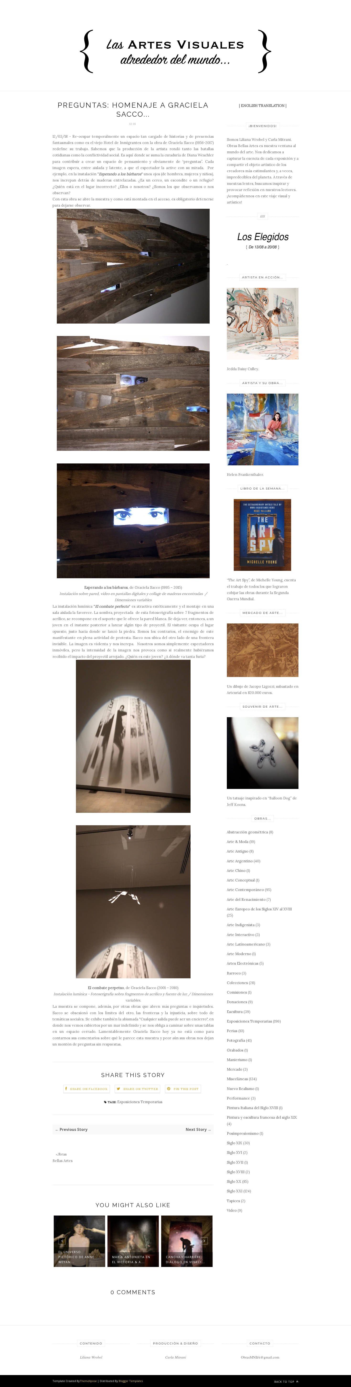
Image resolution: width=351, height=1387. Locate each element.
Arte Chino (236, 870)
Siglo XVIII (236, 1172)
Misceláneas (237, 1079)
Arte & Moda (237, 841)
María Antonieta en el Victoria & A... (77, 1259)
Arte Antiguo (237, 851)
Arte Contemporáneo (245, 889)
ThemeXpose (88, 1381)
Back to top (284, 1381)
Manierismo (237, 1059)
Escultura (235, 1011)
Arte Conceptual (241, 880)
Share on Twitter (140, 1089)
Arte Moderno (239, 954)
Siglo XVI (234, 1152)
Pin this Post (186, 1089)
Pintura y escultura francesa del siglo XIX (262, 1117)
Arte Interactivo (240, 934)
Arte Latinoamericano (246, 944)
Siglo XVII (235, 1162)
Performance (238, 1098)
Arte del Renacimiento (246, 899)
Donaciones (237, 1002)
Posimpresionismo (243, 1133)
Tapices (233, 1201)
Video (232, 1210)
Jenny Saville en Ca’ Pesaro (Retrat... (185, 1259)
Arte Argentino (240, 861)
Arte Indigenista (241, 925)
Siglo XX (234, 1181)
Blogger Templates (131, 1381)
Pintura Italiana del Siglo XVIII (252, 1108)
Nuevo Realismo (240, 1088)
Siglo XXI (234, 1191)
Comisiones (237, 992)
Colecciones (237, 982)
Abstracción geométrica (247, 832)
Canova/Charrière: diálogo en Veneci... (131, 1259)
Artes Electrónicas (242, 963)
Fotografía (236, 1040)
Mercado (234, 1069)
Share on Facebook (88, 1089)
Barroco (234, 973)
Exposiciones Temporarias (139, 1102)
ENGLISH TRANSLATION (263, 105)
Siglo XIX (234, 1143)
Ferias (232, 1031)
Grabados (235, 1050)
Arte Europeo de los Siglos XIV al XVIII (259, 909)
